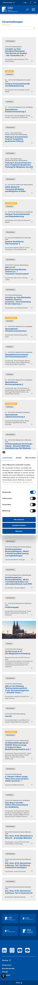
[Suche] (34, 28)
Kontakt (5, 972)
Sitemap (5, 960)
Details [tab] (18, 458)
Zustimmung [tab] (7, 458)
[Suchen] (27, 9)
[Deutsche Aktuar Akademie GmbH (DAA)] (28, 931)
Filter (18, 983)
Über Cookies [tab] (30, 458)
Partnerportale (7, 2)
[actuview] (27, 951)
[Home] (10, 9)
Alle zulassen (19, 519)
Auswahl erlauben (19, 525)
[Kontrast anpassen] (3, 975)
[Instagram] (12, 951)
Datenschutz (6, 965)
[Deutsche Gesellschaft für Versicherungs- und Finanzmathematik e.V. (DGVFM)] (28, 918)
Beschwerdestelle (8, 968)
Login (25, 2)
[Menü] (33, 9)
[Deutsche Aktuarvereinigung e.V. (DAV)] (10, 918)
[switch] (33, 498)
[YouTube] (19, 951)
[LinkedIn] (4, 951)
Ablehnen (19, 531)
